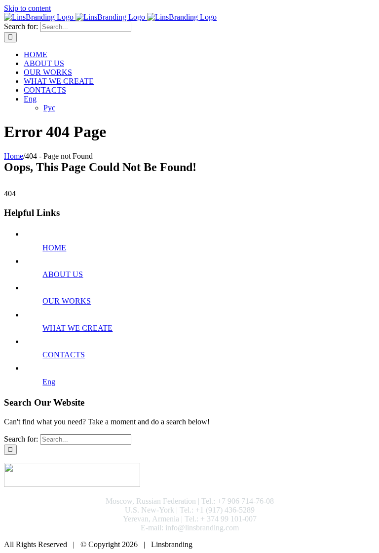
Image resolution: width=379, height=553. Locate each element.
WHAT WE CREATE (77, 328)
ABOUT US (62, 274)
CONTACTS (63, 354)
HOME (54, 247)
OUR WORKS (66, 301)
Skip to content (27, 8)
